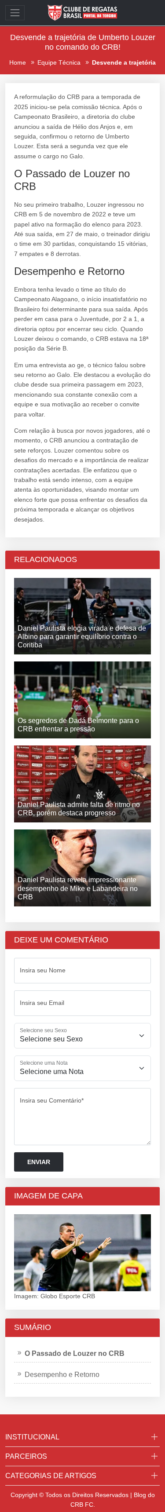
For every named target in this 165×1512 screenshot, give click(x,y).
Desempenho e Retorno (62, 1374)
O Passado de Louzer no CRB (75, 1353)
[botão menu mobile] (15, 12)
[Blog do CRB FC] (83, 12)
